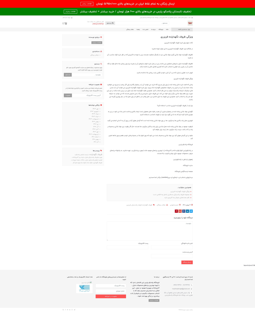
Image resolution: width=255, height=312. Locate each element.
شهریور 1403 (94, 111)
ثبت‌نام (65, 17)
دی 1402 (96, 124)
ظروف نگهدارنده (147, 205)
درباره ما (153, 29)
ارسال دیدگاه (187, 262)
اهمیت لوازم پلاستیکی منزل (93, 160)
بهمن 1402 (95, 122)
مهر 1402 (96, 132)
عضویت (67, 95)
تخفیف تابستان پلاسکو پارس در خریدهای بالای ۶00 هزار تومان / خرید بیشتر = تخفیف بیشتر (135, 12)
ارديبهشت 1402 (94, 134)
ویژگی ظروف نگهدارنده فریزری (180, 192)
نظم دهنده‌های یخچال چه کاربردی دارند (177, 198)
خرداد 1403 (95, 117)
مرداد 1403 (95, 114)
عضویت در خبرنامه (111, 296)
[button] (64, 23)
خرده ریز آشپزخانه (78, 157)
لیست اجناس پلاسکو (81, 155)
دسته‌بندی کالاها (183, 29)
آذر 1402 (96, 127)
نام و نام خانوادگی (187, 243)
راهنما (138, 29)
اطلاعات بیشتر (87, 4)
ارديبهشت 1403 (94, 119)
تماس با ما (145, 29)
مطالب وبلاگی (130, 29)
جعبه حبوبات (76, 160)
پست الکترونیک (143, 243)
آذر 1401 (96, 142)
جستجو (109, 23)
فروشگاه (161, 29)
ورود (69, 17)
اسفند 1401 (95, 137)
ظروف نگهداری (97, 163)
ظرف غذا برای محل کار (79, 163)
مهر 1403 (96, 109)
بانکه (82, 160)
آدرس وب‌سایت (187, 252)
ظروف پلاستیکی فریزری (134, 205)
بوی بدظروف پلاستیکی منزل (93, 157)
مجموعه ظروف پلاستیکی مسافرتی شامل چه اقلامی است (171, 195)
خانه (167, 29)
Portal (180, 310)
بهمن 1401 (95, 139)
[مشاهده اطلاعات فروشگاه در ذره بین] (87, 282)
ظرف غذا (89, 163)
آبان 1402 (96, 129)
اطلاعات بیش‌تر (70, 12)
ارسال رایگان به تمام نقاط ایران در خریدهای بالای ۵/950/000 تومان (135, 4)
